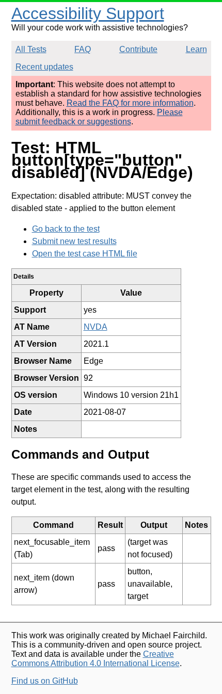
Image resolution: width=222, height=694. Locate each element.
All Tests (30, 49)
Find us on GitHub (44, 680)
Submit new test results (74, 241)
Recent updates (44, 66)
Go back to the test (66, 228)
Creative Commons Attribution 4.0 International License (95, 659)
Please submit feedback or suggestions (99, 117)
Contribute (138, 49)
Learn (196, 49)
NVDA (95, 326)
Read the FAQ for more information (130, 103)
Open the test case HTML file (84, 253)
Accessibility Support (87, 13)
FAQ (82, 49)
